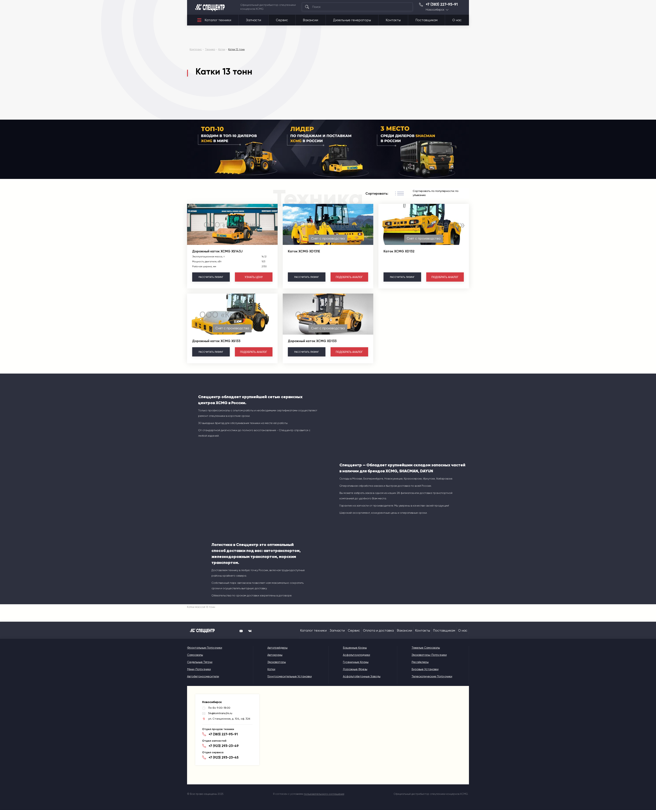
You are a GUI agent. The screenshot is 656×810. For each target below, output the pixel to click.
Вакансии (310, 20)
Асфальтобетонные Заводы (361, 676)
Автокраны (274, 655)
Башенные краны (355, 647)
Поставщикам (426, 20)
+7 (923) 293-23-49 (224, 746)
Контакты (393, 20)
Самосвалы (195, 655)
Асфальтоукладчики (356, 655)
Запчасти (253, 20)
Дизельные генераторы (352, 20)
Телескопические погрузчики (432, 676)
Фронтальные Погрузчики (204, 647)
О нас (457, 20)
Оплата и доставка (378, 630)
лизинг (211, 277)
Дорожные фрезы (355, 669)
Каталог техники (218, 20)
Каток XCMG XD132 (399, 251)
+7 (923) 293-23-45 (223, 757)
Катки (271, 669)
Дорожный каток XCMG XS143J (217, 251)
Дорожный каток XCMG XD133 (312, 341)
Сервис (282, 20)
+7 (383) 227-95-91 (442, 4)
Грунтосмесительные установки (289, 676)
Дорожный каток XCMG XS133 (216, 341)
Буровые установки (425, 669)
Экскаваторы (276, 662)
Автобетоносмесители (203, 676)
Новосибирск (435, 9)
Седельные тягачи (199, 662)
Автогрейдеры (277, 647)
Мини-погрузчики (199, 669)
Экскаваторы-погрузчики (429, 655)
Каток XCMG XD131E (304, 251)
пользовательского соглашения (324, 793)
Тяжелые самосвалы (426, 647)
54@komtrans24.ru (220, 713)
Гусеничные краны (355, 662)
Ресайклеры (420, 662)
